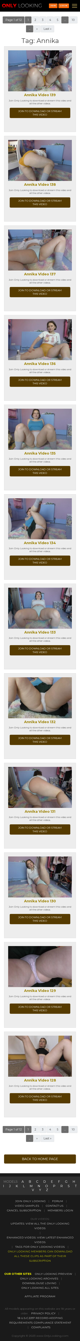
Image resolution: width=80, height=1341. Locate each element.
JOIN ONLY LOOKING (30, 1201)
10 (73, 20)
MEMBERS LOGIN (60, 1210)
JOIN (53, 6)
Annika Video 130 (40, 901)
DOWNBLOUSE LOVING (39, 1283)
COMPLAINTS (40, 1327)
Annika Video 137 (40, 274)
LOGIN (63, 6)
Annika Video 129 (40, 991)
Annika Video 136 (40, 364)
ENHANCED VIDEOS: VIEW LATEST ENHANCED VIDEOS (40, 1240)
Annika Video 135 (40, 453)
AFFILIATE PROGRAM (40, 1296)
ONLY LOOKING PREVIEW (53, 1274)
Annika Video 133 (40, 632)
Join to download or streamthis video (40, 113)
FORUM (57, 1201)
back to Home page (40, 1159)
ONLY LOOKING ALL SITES (40, 1288)
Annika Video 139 (40, 95)
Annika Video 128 (40, 1080)
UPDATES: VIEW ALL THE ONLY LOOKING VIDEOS (40, 1226)
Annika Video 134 (40, 543)
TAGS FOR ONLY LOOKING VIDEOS (40, 1247)
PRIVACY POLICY (43, 1313)
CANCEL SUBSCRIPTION (24, 1210)
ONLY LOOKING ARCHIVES (39, 1278)
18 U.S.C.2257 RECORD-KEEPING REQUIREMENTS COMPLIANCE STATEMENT (40, 1320)
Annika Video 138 (40, 184)
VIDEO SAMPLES (27, 1205)
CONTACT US (54, 1205)
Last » (47, 29)
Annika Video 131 (40, 811)
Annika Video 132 (40, 722)
